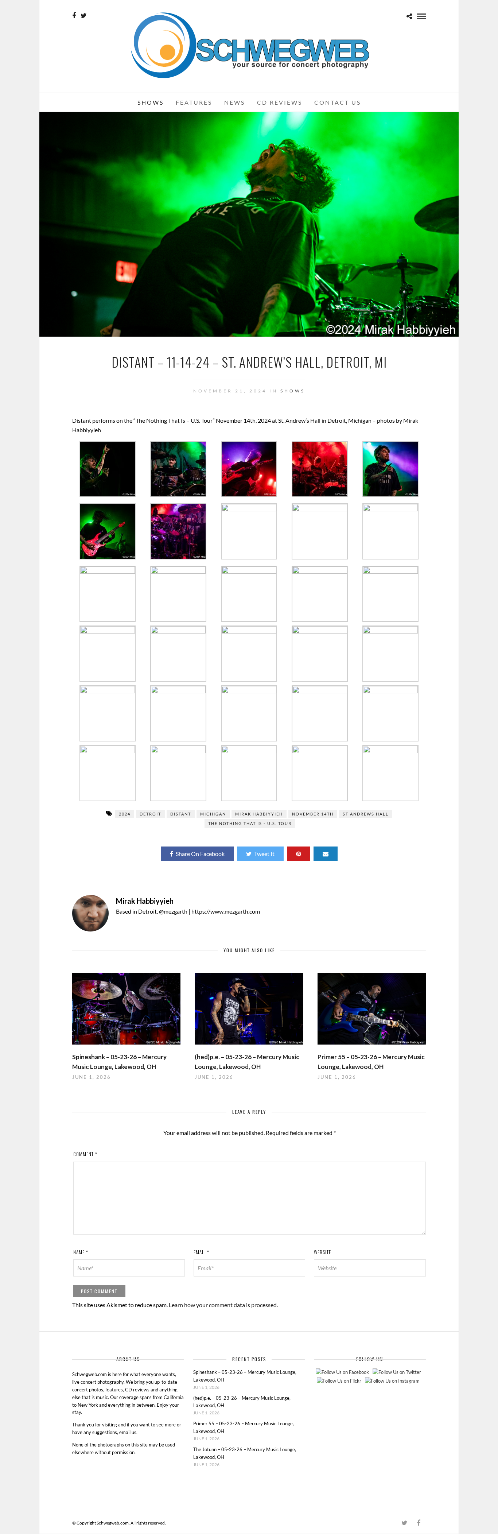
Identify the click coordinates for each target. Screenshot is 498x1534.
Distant (180, 813)
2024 (125, 813)
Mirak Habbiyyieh (259, 813)
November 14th (313, 813)
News (234, 102)
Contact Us (337, 102)
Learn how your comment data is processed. (223, 1304)
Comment (85, 1154)
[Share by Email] (326, 854)
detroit (150, 813)
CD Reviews (279, 102)
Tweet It (264, 853)
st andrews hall (366, 813)
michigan (213, 813)
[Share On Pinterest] (298, 854)
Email (201, 1252)
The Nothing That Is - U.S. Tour (250, 823)
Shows (150, 102)
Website (322, 1252)
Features (194, 102)
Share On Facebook (200, 853)
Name (80, 1252)
